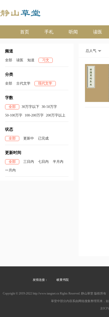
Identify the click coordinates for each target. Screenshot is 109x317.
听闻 (73, 31)
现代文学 (45, 83)
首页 (24, 31)
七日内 (43, 162)
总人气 (91, 51)
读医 (97, 31)
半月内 (58, 162)
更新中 (28, 138)
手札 (48, 31)
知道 (30, 60)
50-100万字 (13, 115)
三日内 (28, 162)
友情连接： (40, 280)
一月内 (10, 170)
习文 (45, 60)
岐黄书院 (63, 280)
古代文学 (23, 83)
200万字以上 (55, 115)
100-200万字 (34, 115)
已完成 (43, 138)
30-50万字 (49, 107)
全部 (8, 60)
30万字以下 (30, 107)
